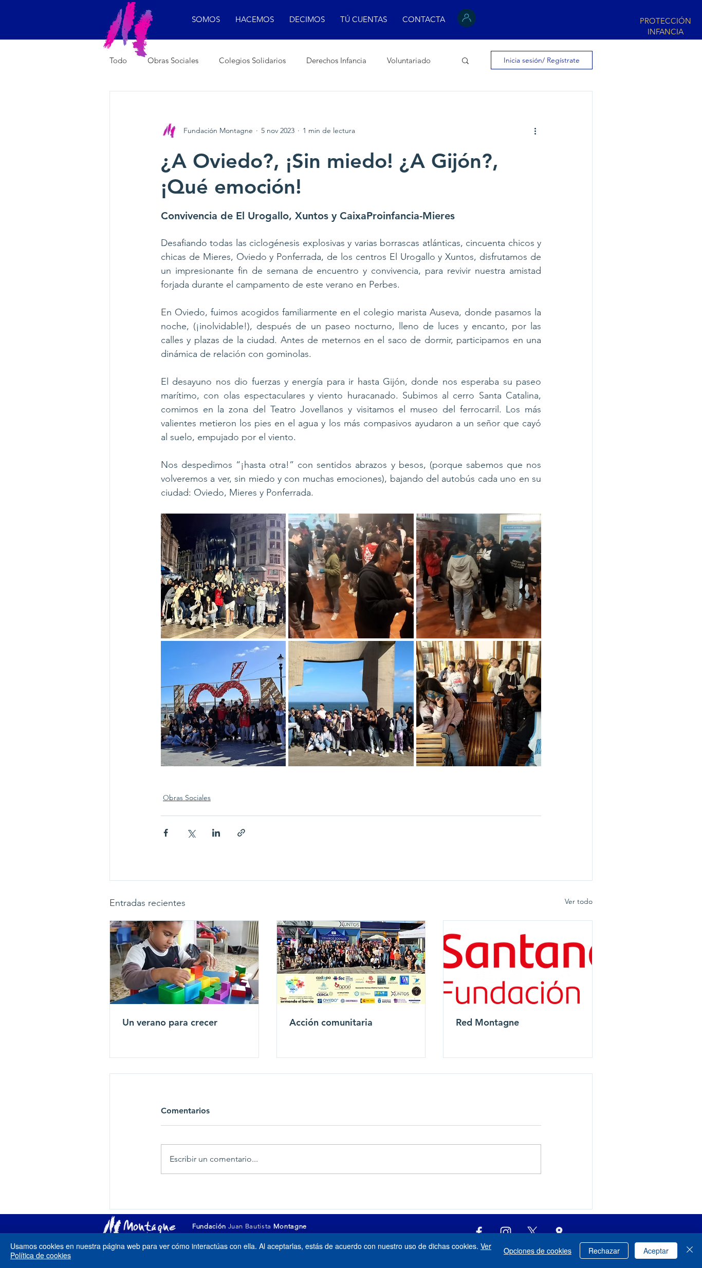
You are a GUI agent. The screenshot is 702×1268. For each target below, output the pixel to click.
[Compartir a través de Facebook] (166, 833)
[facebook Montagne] (479, 1232)
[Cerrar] (689, 1250)
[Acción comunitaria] (351, 962)
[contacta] (559, 1232)
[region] (664, 25)
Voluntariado (409, 60)
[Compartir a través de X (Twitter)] (191, 833)
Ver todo (579, 901)
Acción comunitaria (331, 1022)
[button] (307, 19)
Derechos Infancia (336, 60)
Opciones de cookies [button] (537, 1250)
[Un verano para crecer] (184, 962)
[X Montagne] (532, 1232)
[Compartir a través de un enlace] (241, 833)
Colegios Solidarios (252, 60)
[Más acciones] (535, 130)
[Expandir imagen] (223, 576)
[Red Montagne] (518, 962)
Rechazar (604, 1250)
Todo (118, 60)
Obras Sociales (172, 60)
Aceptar (656, 1250)
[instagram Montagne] (505, 1232)
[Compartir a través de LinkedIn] (216, 833)
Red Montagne (487, 1022)
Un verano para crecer (169, 1022)
